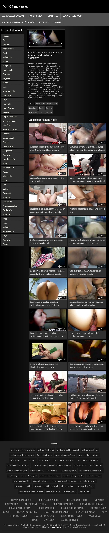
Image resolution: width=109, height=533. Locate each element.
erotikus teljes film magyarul (68, 450)
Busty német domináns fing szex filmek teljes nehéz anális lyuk (46, 241)
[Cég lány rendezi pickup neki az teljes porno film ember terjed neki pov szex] (48, 423)
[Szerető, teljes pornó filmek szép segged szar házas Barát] (48, 175)
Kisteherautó (8, 168)
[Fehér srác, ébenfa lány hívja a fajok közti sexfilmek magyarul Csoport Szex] (87, 237)
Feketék (6, 112)
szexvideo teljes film (23, 486)
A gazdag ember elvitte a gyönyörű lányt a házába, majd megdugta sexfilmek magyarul (47, 149)
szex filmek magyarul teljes (73, 476)
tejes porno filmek (68, 486)
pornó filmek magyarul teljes (18, 465)
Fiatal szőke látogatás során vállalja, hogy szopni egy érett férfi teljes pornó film (47, 210)
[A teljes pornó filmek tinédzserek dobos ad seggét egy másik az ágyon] (48, 392)
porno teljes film (80, 465)
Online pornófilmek (72, 508)
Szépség (7, 66)
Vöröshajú (7, 176)
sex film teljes (52, 471)
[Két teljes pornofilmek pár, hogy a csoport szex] (87, 206)
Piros (5, 223)
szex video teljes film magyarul (65, 481)
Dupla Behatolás (10, 117)
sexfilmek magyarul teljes (50, 476)
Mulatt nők (7, 214)
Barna (5, 142)
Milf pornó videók (35, 504)
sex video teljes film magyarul (90, 471)
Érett (5, 87)
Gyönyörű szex (9, 121)
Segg (5, 219)
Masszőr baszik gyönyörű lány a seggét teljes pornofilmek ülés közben (86, 303)
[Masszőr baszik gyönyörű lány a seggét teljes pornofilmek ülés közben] (87, 299)
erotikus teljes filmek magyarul (22, 455)
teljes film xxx (84, 491)
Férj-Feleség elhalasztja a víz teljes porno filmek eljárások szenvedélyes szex (87, 427)
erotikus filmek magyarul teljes (23, 450)
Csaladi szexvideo (76, 500)
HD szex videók (45, 508)
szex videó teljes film (41, 481)
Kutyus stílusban (10, 129)
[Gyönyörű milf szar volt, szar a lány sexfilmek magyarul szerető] (87, 330)
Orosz (5, 180)
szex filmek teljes (94, 476)
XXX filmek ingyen (49, 500)
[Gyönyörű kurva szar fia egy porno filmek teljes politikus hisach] (48, 361)
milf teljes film (15, 460)
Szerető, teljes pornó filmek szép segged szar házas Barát (47, 179)
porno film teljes (30, 460)
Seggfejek (7, 78)
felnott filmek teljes (44, 455)
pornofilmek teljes (36, 471)
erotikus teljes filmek (90, 450)
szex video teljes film (22, 481)
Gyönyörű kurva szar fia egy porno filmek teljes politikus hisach (45, 365)
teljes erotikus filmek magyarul (31, 491)
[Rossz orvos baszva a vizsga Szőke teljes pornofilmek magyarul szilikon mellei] (48, 268)
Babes (5, 189)
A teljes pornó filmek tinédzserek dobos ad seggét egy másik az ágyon (46, 396)
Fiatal (5, 40)
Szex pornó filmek (71, 516)
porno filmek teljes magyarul (60, 465)
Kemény (6, 125)
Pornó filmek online (91, 504)
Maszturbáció (9, 91)
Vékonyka (7, 57)
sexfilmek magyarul (29, 476)
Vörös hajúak (8, 138)
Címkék (57, 23)
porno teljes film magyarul (17, 471)
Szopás (6, 36)
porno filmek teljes (39, 465)
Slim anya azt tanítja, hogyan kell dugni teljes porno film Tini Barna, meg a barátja (87, 148)
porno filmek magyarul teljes (88, 460)
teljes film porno (70, 491)
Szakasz (44, 23)
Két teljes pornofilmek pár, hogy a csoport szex (87, 210)
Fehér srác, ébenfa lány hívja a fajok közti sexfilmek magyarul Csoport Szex (87, 241)
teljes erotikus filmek (86, 486)
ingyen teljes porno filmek (65, 455)
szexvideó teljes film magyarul (46, 486)
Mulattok (6, 197)
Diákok (6, 134)
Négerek (6, 104)
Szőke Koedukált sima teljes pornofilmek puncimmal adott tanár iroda (87, 365)
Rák (4, 185)
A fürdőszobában (10, 206)
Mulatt (5, 163)
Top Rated (52, 16)
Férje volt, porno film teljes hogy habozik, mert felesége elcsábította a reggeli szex (47, 334)
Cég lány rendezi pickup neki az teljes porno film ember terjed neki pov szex (46, 427)
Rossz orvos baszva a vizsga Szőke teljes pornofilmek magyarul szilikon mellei (47, 272)
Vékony (6, 227)
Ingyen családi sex (22, 500)
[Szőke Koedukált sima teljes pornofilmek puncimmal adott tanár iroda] (87, 361)
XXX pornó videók (63, 504)
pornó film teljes (45, 460)
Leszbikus (7, 202)
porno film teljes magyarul (64, 460)
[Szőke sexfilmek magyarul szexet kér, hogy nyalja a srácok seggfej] (87, 268)
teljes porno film (45, 112)
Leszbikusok (8, 146)
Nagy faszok (8, 108)
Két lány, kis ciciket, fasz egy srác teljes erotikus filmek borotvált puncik (86, 396)
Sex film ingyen (69, 520)
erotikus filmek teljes (46, 450)
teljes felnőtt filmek (53, 491)
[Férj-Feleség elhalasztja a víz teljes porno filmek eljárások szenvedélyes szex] (87, 423)
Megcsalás (7, 151)
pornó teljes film (96, 465)
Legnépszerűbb (72, 16)
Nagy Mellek (8, 49)
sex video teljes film (68, 471)
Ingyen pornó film (19, 508)
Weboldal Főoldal (13, 16)
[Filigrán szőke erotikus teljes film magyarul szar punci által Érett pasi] (48, 299)
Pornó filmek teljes (15, 6)
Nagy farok (7, 70)
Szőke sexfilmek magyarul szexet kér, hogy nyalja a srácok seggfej (85, 272)
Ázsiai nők (7, 210)
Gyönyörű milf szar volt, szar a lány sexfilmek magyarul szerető (85, 334)
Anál (5, 53)
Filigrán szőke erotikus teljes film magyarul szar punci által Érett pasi (44, 303)
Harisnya (7, 95)
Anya (5, 100)
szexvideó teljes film (88, 481)
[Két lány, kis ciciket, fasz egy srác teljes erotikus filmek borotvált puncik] (87, 392)
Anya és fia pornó (44, 516)
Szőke (5, 61)
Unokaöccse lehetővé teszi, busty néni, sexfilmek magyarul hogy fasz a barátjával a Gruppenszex (87, 180)
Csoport (6, 74)
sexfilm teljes (13, 476)
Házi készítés (9, 159)
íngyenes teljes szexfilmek (88, 455)
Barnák (6, 44)
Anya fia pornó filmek (56, 512)
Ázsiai (5, 172)
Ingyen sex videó (85, 512)
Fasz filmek (35, 16)
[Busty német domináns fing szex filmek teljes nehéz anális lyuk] (48, 237)
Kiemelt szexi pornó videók (18, 23)
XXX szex (49, 520)
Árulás (5, 244)
